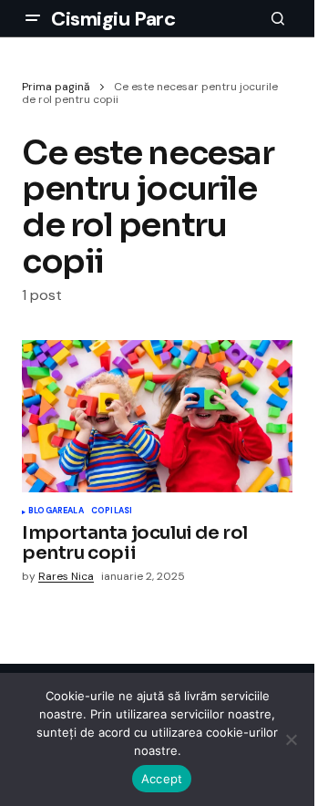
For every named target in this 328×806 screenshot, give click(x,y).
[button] (33, 18)
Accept (162, 778)
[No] (291, 739)
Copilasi (111, 511)
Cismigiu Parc (113, 18)
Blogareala (56, 511)
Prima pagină (56, 86)
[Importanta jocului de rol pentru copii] (157, 416)
